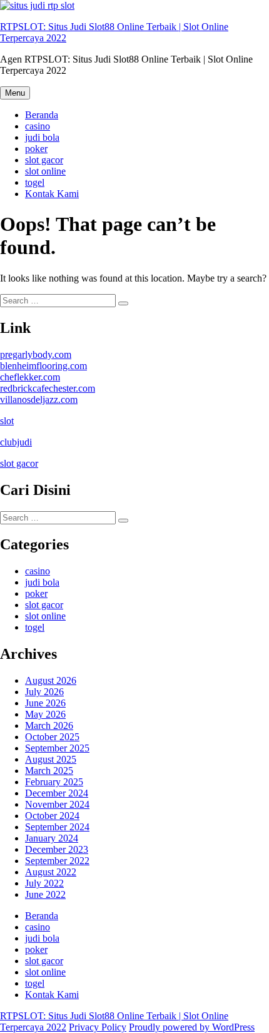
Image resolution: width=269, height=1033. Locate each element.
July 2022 (44, 883)
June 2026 (45, 703)
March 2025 (49, 770)
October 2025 (52, 736)
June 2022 (45, 894)
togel (34, 182)
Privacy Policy (97, 1027)
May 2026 (45, 714)
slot (7, 420)
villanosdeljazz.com (39, 399)
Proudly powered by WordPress (192, 1027)
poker (36, 148)
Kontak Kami (52, 193)
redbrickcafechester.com (47, 388)
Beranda (41, 114)
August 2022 (50, 872)
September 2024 (57, 827)
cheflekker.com (30, 377)
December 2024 (56, 793)
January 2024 (51, 838)
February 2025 (54, 781)
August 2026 (50, 680)
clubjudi (16, 442)
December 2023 (56, 849)
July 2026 (44, 691)
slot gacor (44, 160)
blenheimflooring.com (43, 365)
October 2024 (52, 815)
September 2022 (57, 860)
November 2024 (57, 804)
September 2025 (57, 748)
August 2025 (50, 759)
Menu (15, 93)
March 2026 (49, 725)
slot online (45, 171)
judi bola (42, 137)
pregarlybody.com (35, 354)
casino (37, 126)
